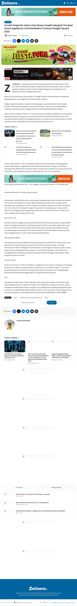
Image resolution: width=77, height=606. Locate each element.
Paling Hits (19, 487)
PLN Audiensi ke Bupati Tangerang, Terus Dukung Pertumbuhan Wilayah (40, 511)
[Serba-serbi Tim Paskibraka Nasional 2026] (45, 133)
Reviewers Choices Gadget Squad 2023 (31, 297)
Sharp (46, 297)
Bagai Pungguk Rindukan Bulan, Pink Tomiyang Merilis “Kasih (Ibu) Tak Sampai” (61, 355)
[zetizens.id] (10, 3)
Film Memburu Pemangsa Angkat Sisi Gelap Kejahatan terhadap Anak (14, 355)
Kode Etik (60, 602)
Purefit (15, 297)
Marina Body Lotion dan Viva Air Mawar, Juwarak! (33, 494)
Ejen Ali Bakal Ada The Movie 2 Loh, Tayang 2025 (32, 503)
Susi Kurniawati (12, 35)
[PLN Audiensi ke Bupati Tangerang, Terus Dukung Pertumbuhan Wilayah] (9, 513)
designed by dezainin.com (23, 602)
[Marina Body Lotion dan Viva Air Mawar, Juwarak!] (9, 496)
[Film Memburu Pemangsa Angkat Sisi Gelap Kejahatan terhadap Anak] (14, 346)
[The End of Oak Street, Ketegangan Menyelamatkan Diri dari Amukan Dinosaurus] (9, 149)
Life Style (8, 22)
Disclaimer (68, 602)
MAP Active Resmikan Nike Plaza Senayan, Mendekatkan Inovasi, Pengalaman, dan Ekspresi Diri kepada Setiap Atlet (38, 357)
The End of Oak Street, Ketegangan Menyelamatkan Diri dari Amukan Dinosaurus (26, 149)
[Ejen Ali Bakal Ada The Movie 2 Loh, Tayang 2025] (9, 505)
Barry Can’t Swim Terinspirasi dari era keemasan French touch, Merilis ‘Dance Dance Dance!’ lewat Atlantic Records (26, 136)
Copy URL (51, 302)
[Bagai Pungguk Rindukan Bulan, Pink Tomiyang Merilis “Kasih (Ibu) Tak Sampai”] (62, 346)
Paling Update (56, 487)
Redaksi (54, 602)
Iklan (73, 602)
